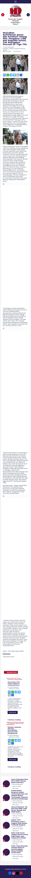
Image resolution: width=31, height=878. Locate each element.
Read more (12, 712)
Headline (5, 48)
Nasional (22, 48)
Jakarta (11, 48)
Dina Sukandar (9, 47)
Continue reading (14, 720)
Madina (16, 48)
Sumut (5, 50)
